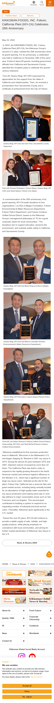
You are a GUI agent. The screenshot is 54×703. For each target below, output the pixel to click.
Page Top (49, 554)
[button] (7, 662)
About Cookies (36, 677)
